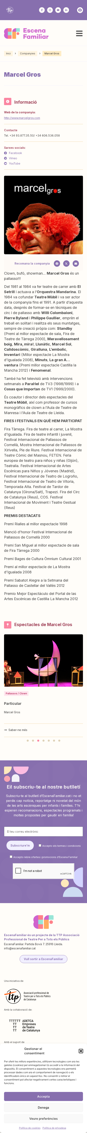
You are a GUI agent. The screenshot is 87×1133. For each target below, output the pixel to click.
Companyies (27, 53)
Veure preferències (43, 1119)
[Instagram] (50, 10)
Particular (12, 703)
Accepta (43, 1096)
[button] (81, 1051)
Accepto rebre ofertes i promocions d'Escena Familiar (45, 857)
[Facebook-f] (42, 10)
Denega (43, 1107)
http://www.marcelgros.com (22, 118)
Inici (8, 53)
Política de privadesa (54, 1127)
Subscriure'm (20, 845)
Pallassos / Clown (16, 693)
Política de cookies (29, 1127)
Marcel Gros (12, 712)
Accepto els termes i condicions (61, 845)
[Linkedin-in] (66, 10)
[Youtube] (58, 10)
